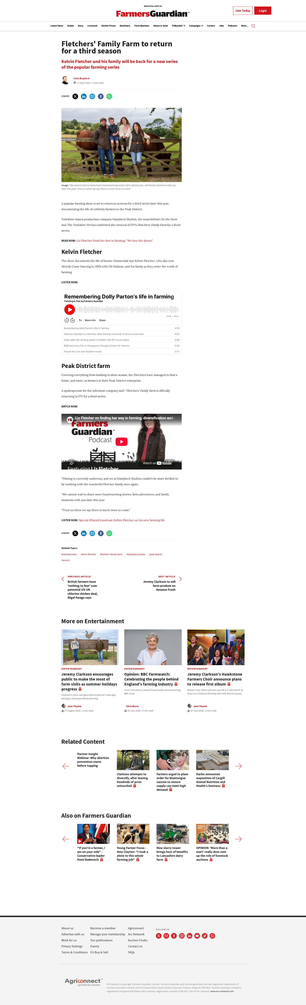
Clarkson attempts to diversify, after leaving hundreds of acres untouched (132, 780)
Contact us (135, 946)
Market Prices (108, 25)
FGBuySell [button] (177, 25)
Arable (70, 25)
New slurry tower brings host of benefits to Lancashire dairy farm (172, 854)
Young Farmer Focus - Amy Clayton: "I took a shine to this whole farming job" (132, 854)
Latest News (56, 25)
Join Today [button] (242, 10)
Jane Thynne (74, 706)
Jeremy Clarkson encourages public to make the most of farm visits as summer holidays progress (89, 682)
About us (67, 928)
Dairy (80, 25)
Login (263, 10)
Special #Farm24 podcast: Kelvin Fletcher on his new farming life (122, 520)
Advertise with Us (153, 6)
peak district (155, 554)
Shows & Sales (160, 25)
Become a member (103, 928)
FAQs (131, 952)
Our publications (101, 940)
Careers (211, 25)
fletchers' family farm (111, 554)
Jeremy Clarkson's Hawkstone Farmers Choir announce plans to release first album (214, 679)
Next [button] (238, 766)
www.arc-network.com (222, 991)
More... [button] (244, 25)
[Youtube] (197, 936)
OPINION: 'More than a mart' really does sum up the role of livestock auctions (212, 854)
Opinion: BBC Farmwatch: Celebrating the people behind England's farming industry (151, 679)
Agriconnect (136, 928)
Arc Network (136, 934)
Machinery (125, 25)
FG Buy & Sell (99, 952)
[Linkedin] (189, 936)
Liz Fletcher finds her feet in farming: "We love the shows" (114, 240)
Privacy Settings (72, 946)
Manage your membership (107, 934)
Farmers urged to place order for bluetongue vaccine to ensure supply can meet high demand (172, 782)
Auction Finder (138, 940)
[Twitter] (159, 936)
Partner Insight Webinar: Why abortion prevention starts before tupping (93, 760)
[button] (253, 26)
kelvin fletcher (88, 554)
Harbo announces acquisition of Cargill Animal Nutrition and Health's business (210, 780)
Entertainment (69, 554)
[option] (93, 759)
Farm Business (141, 25)
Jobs (221, 25)
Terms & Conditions (74, 952)
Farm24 (65, 560)
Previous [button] (65, 766)
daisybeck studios (135, 554)
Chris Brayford (81, 78)
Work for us (69, 940)
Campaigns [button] (195, 25)
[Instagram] (182, 936)
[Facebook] (174, 936)
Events (94, 946)
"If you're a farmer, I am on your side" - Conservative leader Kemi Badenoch (91, 854)
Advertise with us (72, 934)
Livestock (92, 25)
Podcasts (232, 25)
